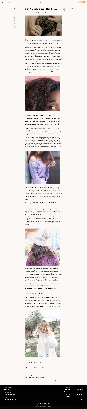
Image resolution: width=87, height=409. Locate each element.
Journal (80, 392)
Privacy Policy (44, 406)
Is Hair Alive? (28, 372)
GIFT (67, 2)
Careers (80, 394)
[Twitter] (41, 404)
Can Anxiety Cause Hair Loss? (41, 8)
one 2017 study (40, 270)
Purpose (67, 399)
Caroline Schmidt (70, 8)
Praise (68, 396)
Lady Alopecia (41, 47)
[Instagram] (38, 404)
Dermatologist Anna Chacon (31, 297)
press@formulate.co (10, 399)
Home (14, 8)
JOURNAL (74, 2)
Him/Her (6, 389)
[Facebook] (45, 404)
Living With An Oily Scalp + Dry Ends (33, 362)
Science (16, 9)
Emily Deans (44, 138)
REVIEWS (5, 2)
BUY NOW (82, 2)
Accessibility (50, 406)
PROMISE (12, 2)
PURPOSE (20, 2)
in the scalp (33, 187)
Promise (80, 389)
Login (81, 399)
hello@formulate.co (10, 394)
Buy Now (67, 392)
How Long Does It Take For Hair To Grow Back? (35, 367)
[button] (1, 5)
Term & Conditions (38, 406)
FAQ (81, 396)
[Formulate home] (43, 2)
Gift (68, 394)
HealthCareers (55, 66)
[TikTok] (48, 404)
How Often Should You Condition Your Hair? (34, 377)
